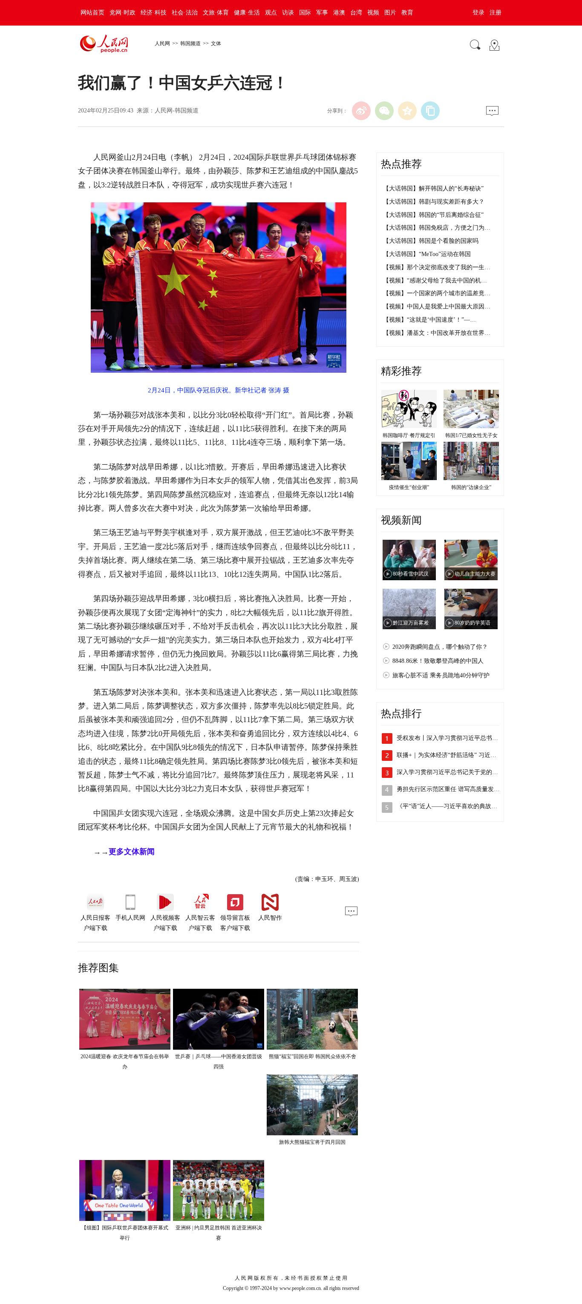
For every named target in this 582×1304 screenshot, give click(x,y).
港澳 (339, 12)
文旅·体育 (216, 12)
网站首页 (92, 12)
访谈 (288, 12)
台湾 (356, 12)
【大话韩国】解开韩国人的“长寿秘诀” (433, 188)
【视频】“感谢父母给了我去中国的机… (435, 280)
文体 (216, 43)
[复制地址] (430, 110)
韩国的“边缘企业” (471, 487)
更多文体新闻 (132, 851)
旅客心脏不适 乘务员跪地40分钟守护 (441, 675)
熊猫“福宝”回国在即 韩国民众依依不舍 (312, 1056)
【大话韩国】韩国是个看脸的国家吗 (430, 241)
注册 (495, 12)
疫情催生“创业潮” (409, 487)
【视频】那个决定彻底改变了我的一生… (436, 267)
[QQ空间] (407, 110)
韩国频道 (190, 43)
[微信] (384, 110)
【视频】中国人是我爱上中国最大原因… (436, 306)
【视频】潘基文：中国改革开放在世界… (436, 333)
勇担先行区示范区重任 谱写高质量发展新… (454, 789)
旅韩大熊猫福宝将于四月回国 (312, 1142)
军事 (322, 12)
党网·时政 (122, 12)
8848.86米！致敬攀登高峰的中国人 (438, 661)
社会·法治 (185, 12)
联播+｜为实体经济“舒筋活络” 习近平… (449, 755)
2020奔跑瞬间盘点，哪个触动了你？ (440, 647)
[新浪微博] (361, 110)
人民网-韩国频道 (177, 110)
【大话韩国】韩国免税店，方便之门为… (436, 228)
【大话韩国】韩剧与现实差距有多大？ (433, 202)
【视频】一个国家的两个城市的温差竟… (436, 293)
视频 (373, 12)
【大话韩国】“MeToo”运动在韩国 (427, 254)
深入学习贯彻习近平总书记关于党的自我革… (456, 772)
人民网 (162, 43)
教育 (407, 12)
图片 (390, 12)
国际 (305, 12)
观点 (271, 12)
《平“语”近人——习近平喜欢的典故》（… (453, 806)
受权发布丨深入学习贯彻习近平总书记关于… (456, 738)
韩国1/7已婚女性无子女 (471, 435)
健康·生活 (247, 12)
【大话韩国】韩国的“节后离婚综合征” (433, 215)
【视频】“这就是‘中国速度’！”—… (429, 320)
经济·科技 (154, 12)
